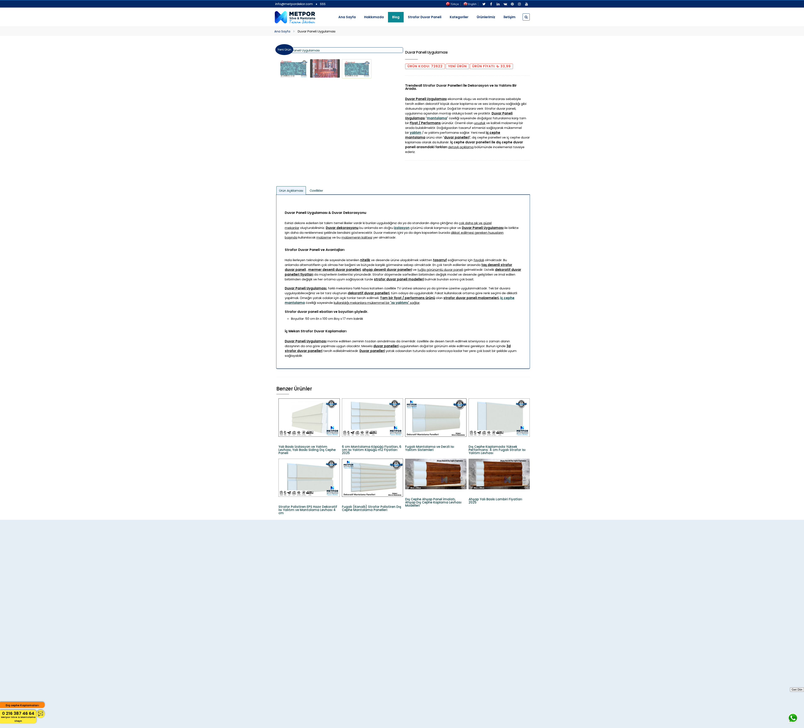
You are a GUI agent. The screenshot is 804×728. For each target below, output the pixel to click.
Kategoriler (459, 17)
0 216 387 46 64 (18, 716)
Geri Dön (797, 689)
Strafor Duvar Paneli (424, 17)
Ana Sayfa (347, 17)
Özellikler (316, 190)
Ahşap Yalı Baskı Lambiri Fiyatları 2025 (495, 501)
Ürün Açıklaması (291, 190)
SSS (323, 4)
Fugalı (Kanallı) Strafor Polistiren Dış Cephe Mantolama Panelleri (371, 508)
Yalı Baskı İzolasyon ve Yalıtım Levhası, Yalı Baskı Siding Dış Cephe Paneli (307, 449)
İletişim (509, 17)
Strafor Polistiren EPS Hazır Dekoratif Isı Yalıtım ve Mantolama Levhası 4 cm (307, 510)
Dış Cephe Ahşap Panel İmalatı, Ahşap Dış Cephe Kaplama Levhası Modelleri (433, 502)
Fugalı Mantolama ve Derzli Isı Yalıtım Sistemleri (429, 448)
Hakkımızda (374, 17)
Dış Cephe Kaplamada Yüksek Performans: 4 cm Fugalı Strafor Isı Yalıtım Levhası (497, 449)
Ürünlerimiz (486, 17)
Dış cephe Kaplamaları (22, 705)
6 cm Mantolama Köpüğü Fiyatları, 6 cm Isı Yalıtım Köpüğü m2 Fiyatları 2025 (371, 449)
